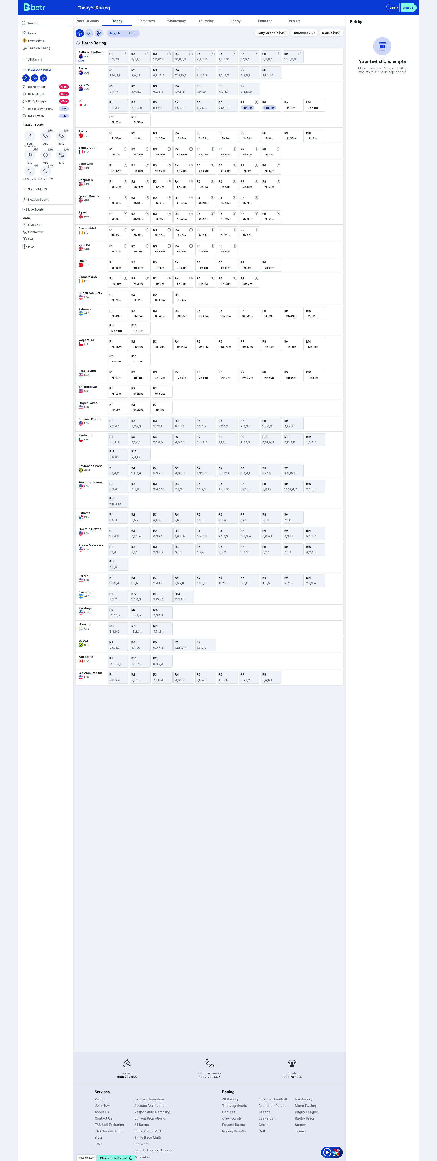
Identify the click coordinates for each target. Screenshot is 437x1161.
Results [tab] (295, 21)
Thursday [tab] (206, 21)
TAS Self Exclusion (109, 1125)
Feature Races (233, 1125)
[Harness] (43, 78)
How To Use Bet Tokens (153, 1150)
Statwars (141, 1144)
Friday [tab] (236, 21)
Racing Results (234, 1131)
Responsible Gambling (152, 1112)
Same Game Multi (148, 1131)
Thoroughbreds (234, 1106)
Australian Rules (272, 1106)
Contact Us (103, 1118)
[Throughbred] (26, 78)
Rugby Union (305, 1118)
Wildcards (142, 1156)
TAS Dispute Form (108, 1131)
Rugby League (306, 1112)
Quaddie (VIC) (304, 33)
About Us (102, 1112)
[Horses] (80, 33)
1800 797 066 (127, 1077)
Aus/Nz (115, 33)
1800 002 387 (209, 1077)
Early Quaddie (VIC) (272, 33)
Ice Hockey (304, 1099)
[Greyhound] (34, 78)
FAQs (98, 1144)
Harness (228, 1112)
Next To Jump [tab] (87, 21)
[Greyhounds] (89, 33)
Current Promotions (149, 1118)
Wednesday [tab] (176, 21)
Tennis (300, 1131)
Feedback (86, 1158)
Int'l (131, 33)
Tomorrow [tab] (147, 21)
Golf (262, 1131)
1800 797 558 (292, 1077)
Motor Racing (305, 1106)
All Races (141, 1125)
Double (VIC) (331, 33)
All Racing (230, 1099)
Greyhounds (232, 1118)
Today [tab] (117, 21)
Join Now (102, 1106)
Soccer (300, 1125)
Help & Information (149, 1099)
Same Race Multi (147, 1137)
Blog (98, 1137)
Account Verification (150, 1106)
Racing (100, 1099)
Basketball (267, 1118)
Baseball (265, 1112)
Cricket (264, 1125)
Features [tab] (265, 21)
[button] (116, 1158)
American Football (273, 1099)
